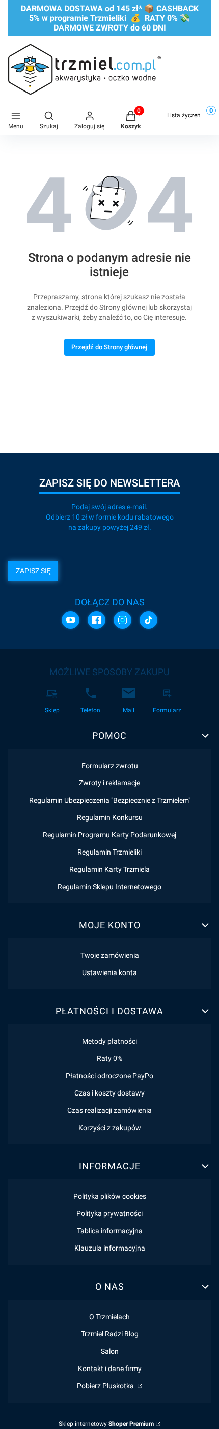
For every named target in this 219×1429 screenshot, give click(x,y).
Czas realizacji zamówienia (109, 1110)
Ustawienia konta (109, 972)
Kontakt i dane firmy (110, 1368)
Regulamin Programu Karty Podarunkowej (109, 835)
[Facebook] (96, 620)
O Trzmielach (109, 1317)
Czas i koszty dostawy (109, 1093)
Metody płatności (109, 1041)
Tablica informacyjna (110, 1231)
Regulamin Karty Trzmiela (109, 869)
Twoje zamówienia (109, 955)
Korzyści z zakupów (109, 1127)
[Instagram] (122, 620)
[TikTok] (148, 620)
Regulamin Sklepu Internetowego (109, 887)
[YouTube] (70, 620)
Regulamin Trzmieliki (109, 852)
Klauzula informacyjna (109, 1248)
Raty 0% (109, 1058)
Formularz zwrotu (109, 766)
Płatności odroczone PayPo (109, 1076)
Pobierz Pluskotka (106, 1386)
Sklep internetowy (106, 1423)
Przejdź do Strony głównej (109, 347)
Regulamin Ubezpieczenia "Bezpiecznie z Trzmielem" (109, 800)
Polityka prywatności (109, 1213)
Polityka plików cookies (109, 1196)
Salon (110, 1351)
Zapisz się (33, 571)
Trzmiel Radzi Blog (110, 1334)
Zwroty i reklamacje (109, 783)
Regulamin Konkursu (110, 817)
